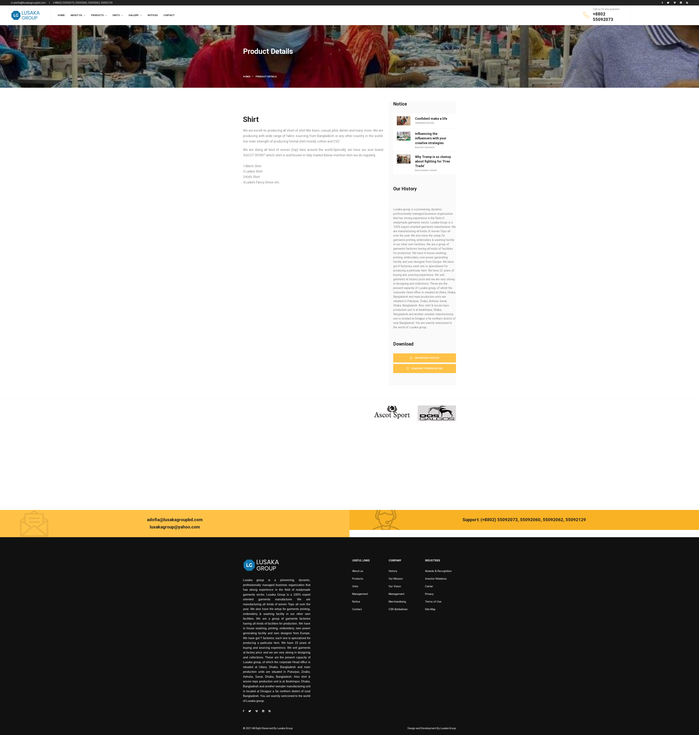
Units (355, 586)
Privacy (429, 594)
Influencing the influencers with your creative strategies (430, 138)
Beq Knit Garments (425, 147)
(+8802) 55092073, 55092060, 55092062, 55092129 (82, 2)
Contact (357, 609)
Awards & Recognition (438, 571)
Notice (356, 601)
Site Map (430, 609)
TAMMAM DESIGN (424, 123)
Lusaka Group (448, 728)
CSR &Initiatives (398, 609)
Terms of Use (433, 601)
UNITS (116, 15)
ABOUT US (76, 15)
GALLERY (134, 15)
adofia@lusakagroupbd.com (29, 2)
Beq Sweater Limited (426, 170)
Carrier (429, 586)
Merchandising (397, 601)
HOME (61, 15)
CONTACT (169, 15)
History (393, 571)
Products (357, 578)
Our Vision (395, 586)
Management (360, 594)
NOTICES (153, 15)
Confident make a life (431, 118)
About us (357, 571)
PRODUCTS (97, 15)
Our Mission (396, 578)
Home (246, 76)
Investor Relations (436, 578)
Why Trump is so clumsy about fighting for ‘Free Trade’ (433, 161)
